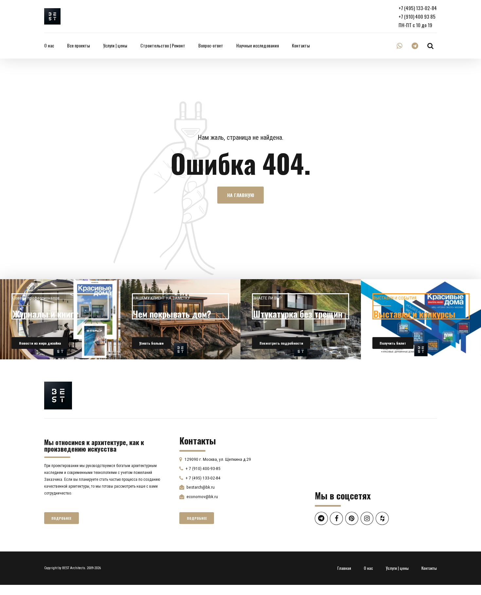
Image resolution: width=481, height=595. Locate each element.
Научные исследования (257, 45)
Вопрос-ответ (210, 45)
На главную (240, 195)
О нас (49, 45)
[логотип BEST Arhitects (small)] (58, 395)
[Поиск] (430, 46)
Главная (344, 568)
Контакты (301, 45)
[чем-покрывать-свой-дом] (180, 319)
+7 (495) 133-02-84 (418, 7)
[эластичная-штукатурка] (300, 319)
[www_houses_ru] (60, 319)
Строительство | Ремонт (162, 45)
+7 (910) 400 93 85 (417, 16)
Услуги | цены (115, 45)
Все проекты (78, 45)
